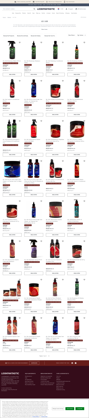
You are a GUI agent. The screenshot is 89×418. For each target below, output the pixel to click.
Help (26, 377)
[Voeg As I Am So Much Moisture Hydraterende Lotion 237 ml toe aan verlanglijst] (63, 279)
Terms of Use (44, 416)
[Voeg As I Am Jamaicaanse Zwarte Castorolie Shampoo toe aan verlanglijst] (19, 241)
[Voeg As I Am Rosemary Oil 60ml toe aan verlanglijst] (84, 42)
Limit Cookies (70, 408)
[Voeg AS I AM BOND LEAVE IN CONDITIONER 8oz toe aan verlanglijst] (84, 201)
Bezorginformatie (29, 381)
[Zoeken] (34, 8)
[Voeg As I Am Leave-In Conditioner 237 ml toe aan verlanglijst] (19, 81)
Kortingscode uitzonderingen (47, 383)
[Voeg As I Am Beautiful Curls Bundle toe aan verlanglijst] (19, 279)
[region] (44, 408)
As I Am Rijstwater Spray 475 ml (33, 259)
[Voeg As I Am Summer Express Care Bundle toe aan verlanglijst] (19, 318)
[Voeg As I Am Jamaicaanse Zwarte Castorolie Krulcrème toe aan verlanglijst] (63, 201)
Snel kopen (12, 74)
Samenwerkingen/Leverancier (63, 381)
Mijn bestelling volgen (30, 384)
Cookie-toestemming (6, 388)
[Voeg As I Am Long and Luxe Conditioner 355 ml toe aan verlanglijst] (84, 318)
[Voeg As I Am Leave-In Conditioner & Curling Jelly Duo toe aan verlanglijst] (63, 161)
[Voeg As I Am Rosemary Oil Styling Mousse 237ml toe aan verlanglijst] (84, 279)
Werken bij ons (59, 388)
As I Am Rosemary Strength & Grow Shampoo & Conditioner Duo (11, 141)
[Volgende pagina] (49, 356)
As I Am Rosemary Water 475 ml (11, 61)
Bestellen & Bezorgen (46, 377)
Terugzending (28, 379)
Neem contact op (29, 383)
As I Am (44, 21)
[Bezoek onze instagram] (75, 363)
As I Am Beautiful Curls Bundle (11, 298)
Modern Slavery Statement (47, 384)
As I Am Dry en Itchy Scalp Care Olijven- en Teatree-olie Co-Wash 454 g (12, 181)
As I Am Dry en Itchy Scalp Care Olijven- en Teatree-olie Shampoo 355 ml (33, 101)
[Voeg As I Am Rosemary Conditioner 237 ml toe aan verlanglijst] (63, 42)
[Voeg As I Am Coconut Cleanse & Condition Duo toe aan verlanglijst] (63, 241)
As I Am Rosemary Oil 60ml (75, 61)
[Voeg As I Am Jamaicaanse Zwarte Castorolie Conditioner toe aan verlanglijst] (41, 318)
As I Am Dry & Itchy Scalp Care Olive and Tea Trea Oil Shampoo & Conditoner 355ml (33, 181)
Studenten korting (60, 389)
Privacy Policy (36, 416)
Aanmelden (34, 363)
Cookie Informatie (45, 381)
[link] (69, 9)
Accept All (80, 408)
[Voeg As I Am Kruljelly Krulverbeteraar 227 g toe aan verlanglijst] (63, 81)
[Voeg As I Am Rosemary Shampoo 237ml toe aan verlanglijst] (41, 42)
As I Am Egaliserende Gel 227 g (76, 259)
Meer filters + (71, 35)
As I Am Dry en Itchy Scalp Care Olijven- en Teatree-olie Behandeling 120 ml (33, 221)
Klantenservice (28, 376)
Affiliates (58, 379)
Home (4, 17)
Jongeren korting (60, 383)
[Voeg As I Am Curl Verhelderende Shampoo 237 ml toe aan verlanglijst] (84, 81)
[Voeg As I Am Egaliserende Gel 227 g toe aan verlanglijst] (84, 241)
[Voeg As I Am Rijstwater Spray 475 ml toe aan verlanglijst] (41, 241)
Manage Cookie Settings (58, 408)
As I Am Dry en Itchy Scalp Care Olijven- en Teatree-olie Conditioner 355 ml (55, 338)
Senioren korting (60, 384)
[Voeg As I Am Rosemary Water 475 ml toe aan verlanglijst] (19, 42)
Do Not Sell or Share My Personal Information (9, 390)
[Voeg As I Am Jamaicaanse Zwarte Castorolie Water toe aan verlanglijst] (41, 121)
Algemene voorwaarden (46, 376)
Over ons (58, 376)
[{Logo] (46, 9)
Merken (9, 17)
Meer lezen (44, 29)
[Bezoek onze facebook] (72, 363)
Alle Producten (59, 386)
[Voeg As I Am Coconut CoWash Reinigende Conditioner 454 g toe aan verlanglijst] (84, 121)
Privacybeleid (44, 379)
